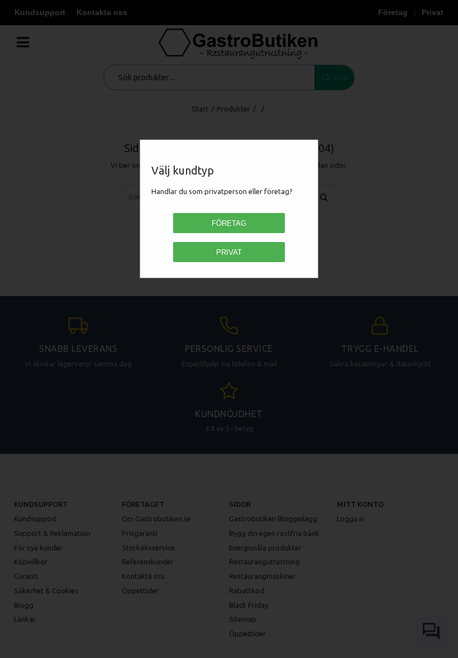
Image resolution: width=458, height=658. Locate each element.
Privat (229, 252)
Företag (229, 223)
